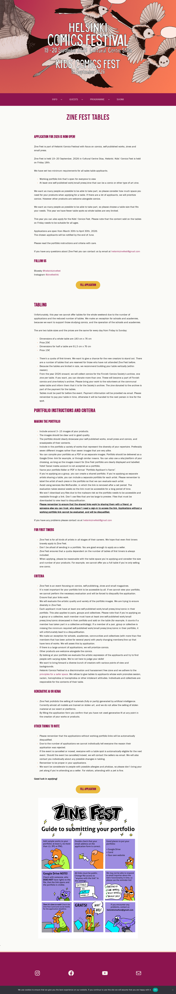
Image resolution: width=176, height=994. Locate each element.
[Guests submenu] (83, 99)
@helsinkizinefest (52, 270)
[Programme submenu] (110, 99)
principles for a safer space (54, 674)
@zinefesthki (52, 274)
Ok (155, 990)
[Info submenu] (63, 99)
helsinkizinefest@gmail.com (125, 251)
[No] (172, 990)
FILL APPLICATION (88, 285)
